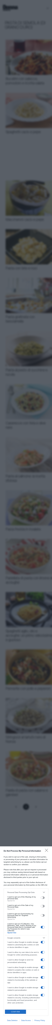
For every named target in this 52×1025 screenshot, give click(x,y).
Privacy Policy (39, 1020)
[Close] (47, 851)
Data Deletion (12, 1020)
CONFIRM (15, 1012)
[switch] (43, 897)
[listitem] (26, 892)
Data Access (26, 1020)
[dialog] (26, 935)
